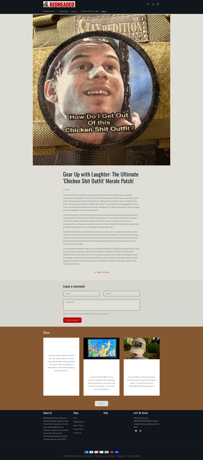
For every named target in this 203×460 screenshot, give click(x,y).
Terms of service (110, 456)
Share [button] (67, 189)
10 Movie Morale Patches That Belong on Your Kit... (61, 347)
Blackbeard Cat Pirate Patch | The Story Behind (142, 368)
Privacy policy (99, 456)
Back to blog (103, 272)
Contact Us (77, 433)
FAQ (75, 418)
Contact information (134, 456)
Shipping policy (121, 456)
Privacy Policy (78, 429)
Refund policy (88, 456)
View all (101, 403)
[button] (49, 11)
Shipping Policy (78, 422)
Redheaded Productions (75, 456)
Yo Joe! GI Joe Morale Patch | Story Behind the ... (101, 368)
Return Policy (78, 425)
